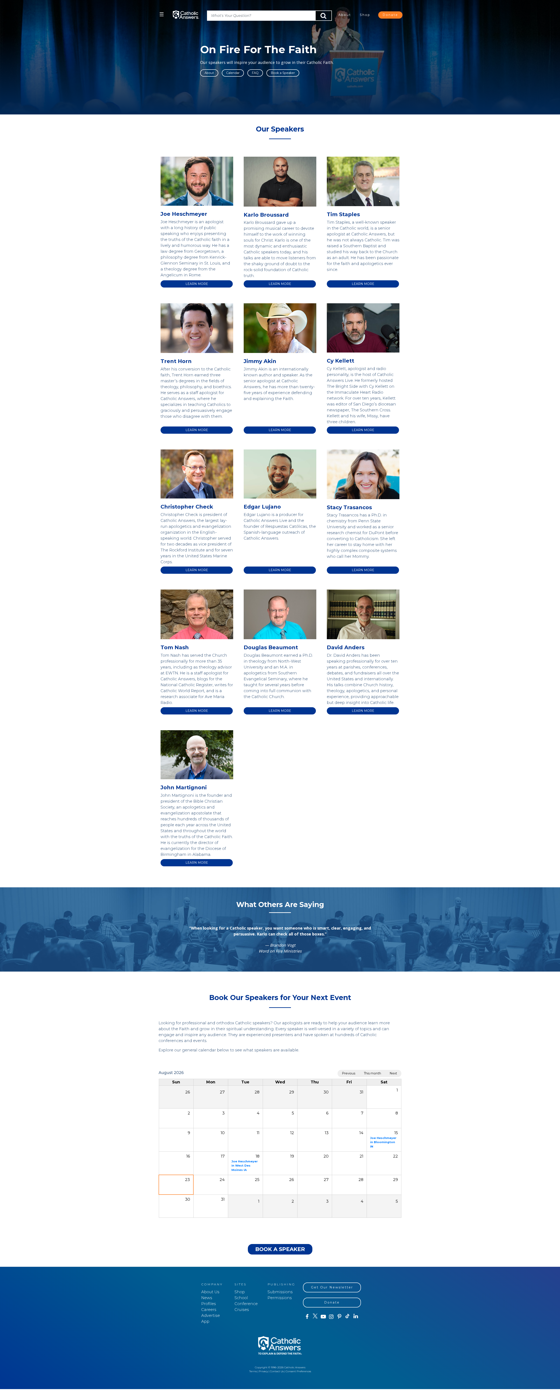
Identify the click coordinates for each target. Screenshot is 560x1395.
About (344, 15)
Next (393, 1073)
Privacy (263, 1371)
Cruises (241, 1309)
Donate (390, 15)
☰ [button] (161, 14)
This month (372, 1073)
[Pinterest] (339, 1317)
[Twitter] (315, 1317)
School (241, 1297)
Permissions (280, 1297)
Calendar (233, 73)
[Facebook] (307, 1317)
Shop (365, 15)
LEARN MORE (197, 284)
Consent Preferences (298, 1371)
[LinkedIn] (356, 1316)
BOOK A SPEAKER (280, 1249)
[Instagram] (331, 1317)
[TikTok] (347, 1317)
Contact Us (277, 1371)
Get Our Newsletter (332, 1287)
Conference (246, 1303)
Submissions (280, 1292)
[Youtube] (323, 1317)
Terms (253, 1371)
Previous (348, 1073)
